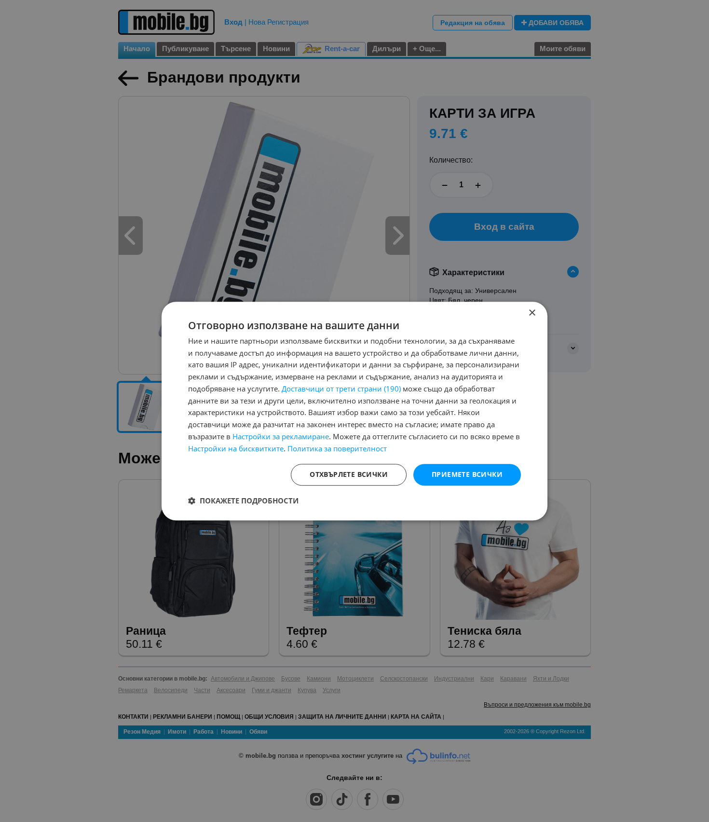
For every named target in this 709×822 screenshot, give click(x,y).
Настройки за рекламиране (280, 436)
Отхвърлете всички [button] (349, 474)
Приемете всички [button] (467, 474)
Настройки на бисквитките (236, 448)
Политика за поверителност (337, 448)
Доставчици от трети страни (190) (341, 388)
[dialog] (354, 411)
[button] (243, 500)
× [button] (531, 313)
